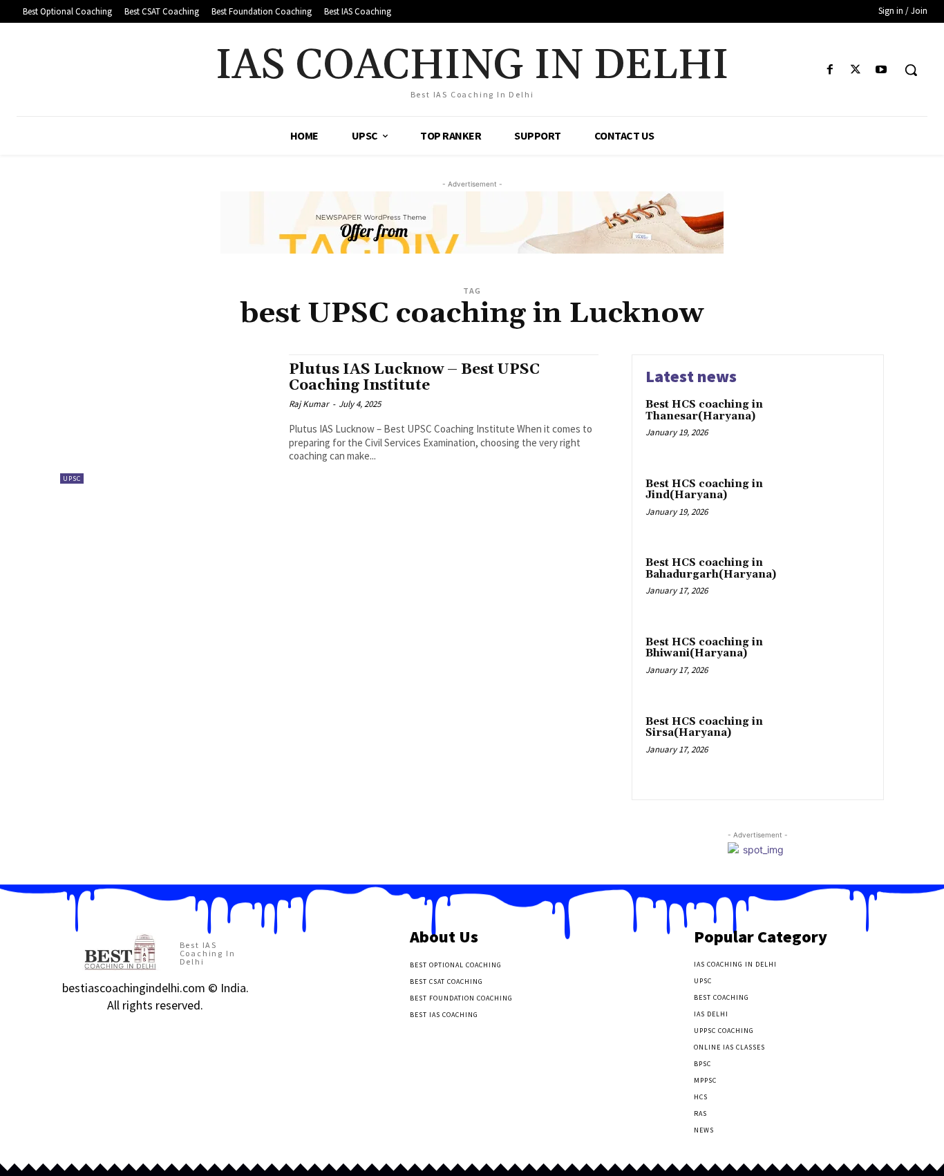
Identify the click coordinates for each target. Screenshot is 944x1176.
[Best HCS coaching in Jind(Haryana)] (840, 505)
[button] (910, 69)
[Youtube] (881, 70)
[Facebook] (829, 70)
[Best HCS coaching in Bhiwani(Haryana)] (840, 663)
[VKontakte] (142, 1032)
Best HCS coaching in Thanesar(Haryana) (704, 410)
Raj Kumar (309, 404)
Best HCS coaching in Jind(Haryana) (704, 489)
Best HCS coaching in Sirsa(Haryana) (704, 727)
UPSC (72, 478)
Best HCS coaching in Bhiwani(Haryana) (704, 648)
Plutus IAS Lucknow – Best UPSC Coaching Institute (414, 378)
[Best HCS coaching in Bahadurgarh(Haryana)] (840, 584)
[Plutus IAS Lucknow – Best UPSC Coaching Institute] (167, 419)
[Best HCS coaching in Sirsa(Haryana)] (840, 743)
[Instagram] (93, 1032)
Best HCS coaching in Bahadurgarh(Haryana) (710, 568)
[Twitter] (856, 70)
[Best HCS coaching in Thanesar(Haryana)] (840, 426)
